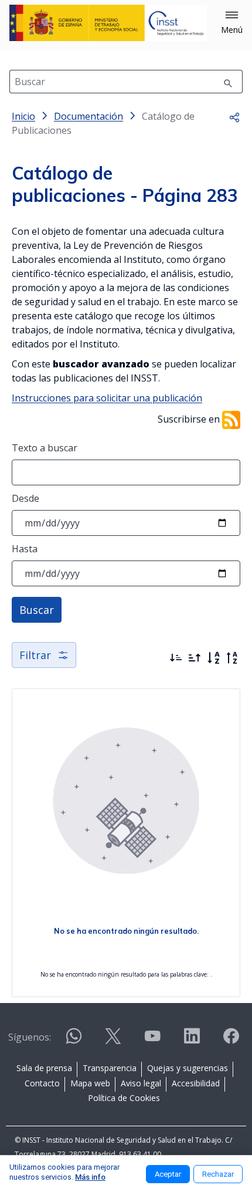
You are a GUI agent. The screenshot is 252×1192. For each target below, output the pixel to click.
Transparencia (110, 1067)
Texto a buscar (44, 447)
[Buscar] (228, 81)
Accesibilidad (196, 1083)
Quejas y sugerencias (187, 1067)
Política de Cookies (124, 1097)
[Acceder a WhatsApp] (73, 1040)
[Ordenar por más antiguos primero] (194, 658)
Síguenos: (29, 1037)
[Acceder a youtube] (152, 1040)
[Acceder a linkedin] (191, 1040)
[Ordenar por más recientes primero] (176, 658)
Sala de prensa (44, 1067)
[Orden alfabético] (213, 658)
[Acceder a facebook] (231, 1040)
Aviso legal (141, 1083)
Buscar (36, 610)
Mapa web (90, 1083)
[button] (232, 23)
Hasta (25, 548)
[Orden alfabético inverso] (232, 658)
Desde (25, 498)
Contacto (42, 1083)
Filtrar (35, 655)
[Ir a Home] (108, 23)
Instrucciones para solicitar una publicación (107, 397)
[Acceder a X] (113, 1040)
